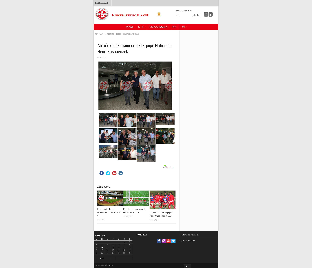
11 (102, 247)
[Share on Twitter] (108, 174)
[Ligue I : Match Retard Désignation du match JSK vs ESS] (110, 198)
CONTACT (179, 11)
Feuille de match (101, 3)
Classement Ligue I (188, 240)
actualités (100, 34)
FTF (109, 265)
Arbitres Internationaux (190, 235)
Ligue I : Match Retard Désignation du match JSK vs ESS (109, 212)
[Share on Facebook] (101, 174)
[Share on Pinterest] (114, 174)
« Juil (102, 258)
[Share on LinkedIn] (120, 174)
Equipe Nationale (131, 34)
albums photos (114, 34)
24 (96, 253)
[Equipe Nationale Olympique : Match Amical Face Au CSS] (163, 200)
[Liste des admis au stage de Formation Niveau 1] (136, 198)
